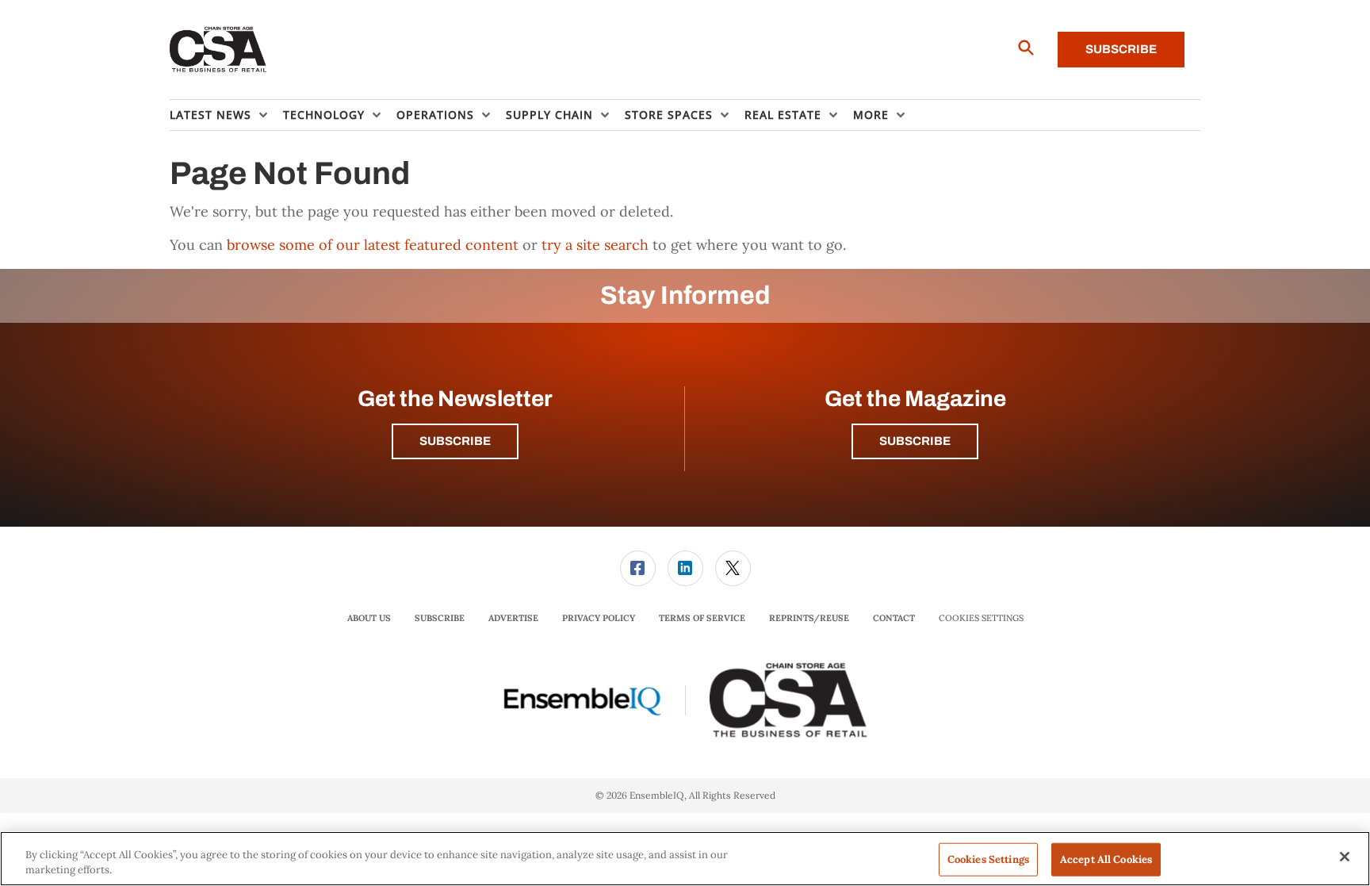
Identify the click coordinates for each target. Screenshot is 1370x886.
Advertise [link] (513, 617)
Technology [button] (324, 114)
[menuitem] (226, 115)
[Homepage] (218, 50)
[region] (685, 858)
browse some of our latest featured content (373, 245)
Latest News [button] (210, 114)
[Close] (1344, 856)
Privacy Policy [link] (598, 617)
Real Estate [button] (782, 114)
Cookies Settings (981, 618)
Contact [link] (894, 617)
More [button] (871, 114)
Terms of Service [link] (702, 617)
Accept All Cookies (1106, 859)
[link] (638, 568)
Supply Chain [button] (549, 114)
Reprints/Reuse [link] (809, 617)
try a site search (595, 245)
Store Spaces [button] (669, 114)
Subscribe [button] (455, 441)
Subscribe (1121, 49)
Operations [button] (435, 114)
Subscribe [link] (440, 617)
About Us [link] (369, 617)
